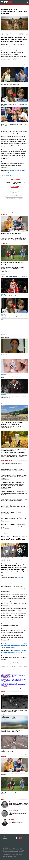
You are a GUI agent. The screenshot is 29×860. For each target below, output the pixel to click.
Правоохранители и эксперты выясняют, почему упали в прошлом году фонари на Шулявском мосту (13, 680)
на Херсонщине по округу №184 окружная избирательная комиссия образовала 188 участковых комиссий (14, 645)
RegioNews (12, 44)
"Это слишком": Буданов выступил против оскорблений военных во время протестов (12, 511)
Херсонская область (22, 666)
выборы (4, 666)
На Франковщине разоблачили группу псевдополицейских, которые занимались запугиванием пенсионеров (14, 684)
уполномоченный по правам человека (14, 198)
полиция (15, 666)
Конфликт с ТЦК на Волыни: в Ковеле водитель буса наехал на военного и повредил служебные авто (13, 526)
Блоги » (3, 799)
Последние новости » (7, 460)
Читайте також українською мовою (23, 34)
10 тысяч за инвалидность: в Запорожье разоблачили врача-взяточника (11, 464)
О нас (4, 836)
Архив (4, 844)
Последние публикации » (8, 212)
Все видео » (24, 754)
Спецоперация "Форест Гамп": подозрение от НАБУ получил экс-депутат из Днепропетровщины (14, 499)
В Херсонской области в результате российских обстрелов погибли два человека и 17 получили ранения (13, 518)
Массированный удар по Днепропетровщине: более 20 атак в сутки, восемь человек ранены (13, 505)
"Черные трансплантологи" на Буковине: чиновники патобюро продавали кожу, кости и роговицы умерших (14, 477)
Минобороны (20, 195)
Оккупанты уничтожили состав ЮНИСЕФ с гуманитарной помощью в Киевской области (12, 470)
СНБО (7, 195)
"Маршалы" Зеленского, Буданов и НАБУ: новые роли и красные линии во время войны (18, 813)
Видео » (3, 691)
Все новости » (24, 689)
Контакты (5, 838)
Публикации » (5, 756)
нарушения (9, 666)
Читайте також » (5, 674)
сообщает (8, 576)
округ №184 (14, 668)
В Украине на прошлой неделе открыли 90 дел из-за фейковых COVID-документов (13, 676)
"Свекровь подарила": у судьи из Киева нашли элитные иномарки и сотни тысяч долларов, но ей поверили (14, 493)
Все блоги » (25, 829)
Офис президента (12, 195)
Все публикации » (23, 796)
